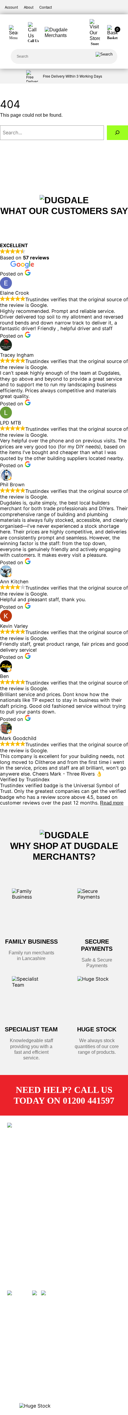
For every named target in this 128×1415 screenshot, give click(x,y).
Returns (23, 1200)
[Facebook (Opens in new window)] (19, 1290)
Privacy (23, 1222)
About (28, 7)
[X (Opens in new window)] (36, 1290)
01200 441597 (29, 1263)
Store (21, 1179)
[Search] (104, 56)
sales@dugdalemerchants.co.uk (46, 1253)
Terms (22, 1211)
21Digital (33, 1147)
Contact (45, 7)
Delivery (23, 1190)
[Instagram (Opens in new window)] (53, 1290)
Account (11, 7)
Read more (112, 802)
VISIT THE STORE (25, 1363)
